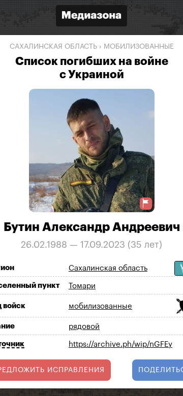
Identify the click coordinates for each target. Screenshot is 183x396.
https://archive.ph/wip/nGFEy (120, 344)
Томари (82, 286)
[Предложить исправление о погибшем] (145, 203)
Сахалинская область (53, 46)
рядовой (84, 327)
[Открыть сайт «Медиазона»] (91, 17)
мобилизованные (139, 46)
